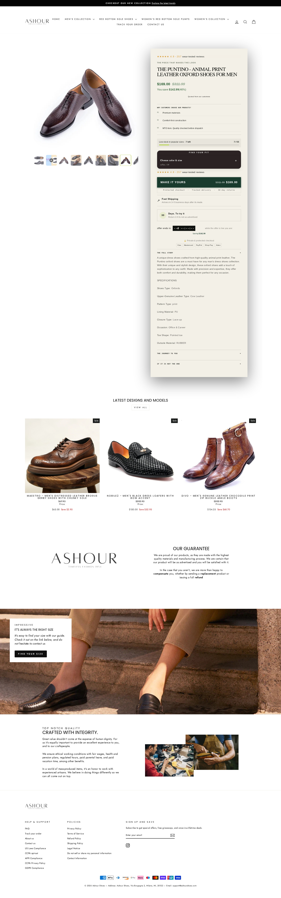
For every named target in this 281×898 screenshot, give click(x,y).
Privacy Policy (74, 828)
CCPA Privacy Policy (35, 863)
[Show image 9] (137, 160)
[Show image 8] (125, 160)
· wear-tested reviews (187, 56)
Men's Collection (78, 19)
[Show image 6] (100, 160)
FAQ (27, 828)
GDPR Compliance (34, 868)
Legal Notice (73, 848)
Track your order (130, 24)
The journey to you (199, 353)
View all (140, 407)
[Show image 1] (39, 160)
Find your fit (199, 152)
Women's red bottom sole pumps (166, 19)
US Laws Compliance (35, 848)
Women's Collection (210, 19)
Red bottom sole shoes (116, 19)
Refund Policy (74, 838)
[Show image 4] (76, 160)
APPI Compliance (33, 858)
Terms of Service (75, 833)
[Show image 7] (113, 160)
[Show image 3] (63, 160)
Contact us (155, 24)
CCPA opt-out (31, 853)
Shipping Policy (75, 843)
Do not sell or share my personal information (89, 853)
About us (29, 838)
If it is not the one (199, 364)
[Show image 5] (88, 160)
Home (56, 19)
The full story (199, 253)
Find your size (30, 653)
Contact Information (77, 858)
